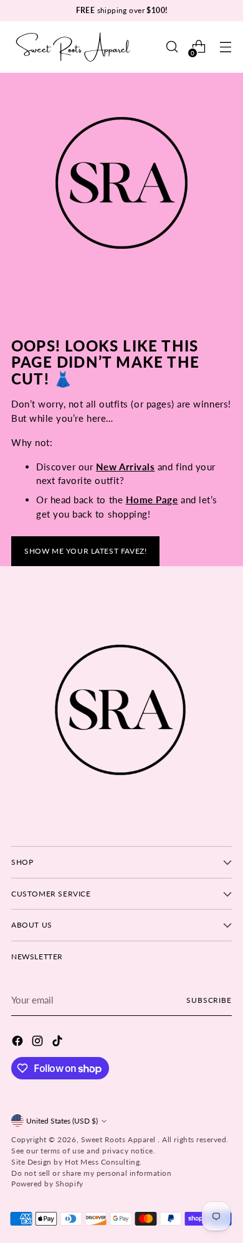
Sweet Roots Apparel (119, 1139)
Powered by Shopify (47, 1183)
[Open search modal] (171, 47)
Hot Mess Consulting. (103, 1161)
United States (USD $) (62, 1120)
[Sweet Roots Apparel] (73, 47)
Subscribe (209, 1000)
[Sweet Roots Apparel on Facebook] (18, 1043)
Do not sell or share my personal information (91, 1173)
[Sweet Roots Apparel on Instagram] (38, 1043)
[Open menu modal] (225, 47)
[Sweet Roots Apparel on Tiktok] (58, 1043)
